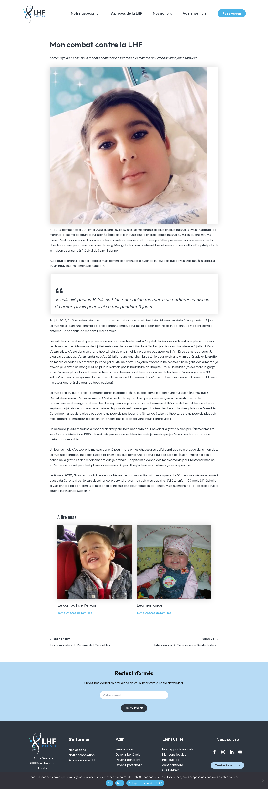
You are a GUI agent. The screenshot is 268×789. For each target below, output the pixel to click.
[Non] (263, 781)
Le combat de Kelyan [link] (76, 605)
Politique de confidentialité (145, 783)
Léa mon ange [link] (150, 605)
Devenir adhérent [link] (128, 760)
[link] (34, 13)
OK (109, 783)
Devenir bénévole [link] (128, 754)
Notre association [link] (85, 13)
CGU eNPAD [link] (170, 770)
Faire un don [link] (124, 749)
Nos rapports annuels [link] (177, 749)
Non (119, 783)
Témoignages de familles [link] (74, 612)
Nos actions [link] (162, 13)
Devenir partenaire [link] (129, 765)
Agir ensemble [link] (195, 13)
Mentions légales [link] (174, 754)
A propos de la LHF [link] (126, 13)
